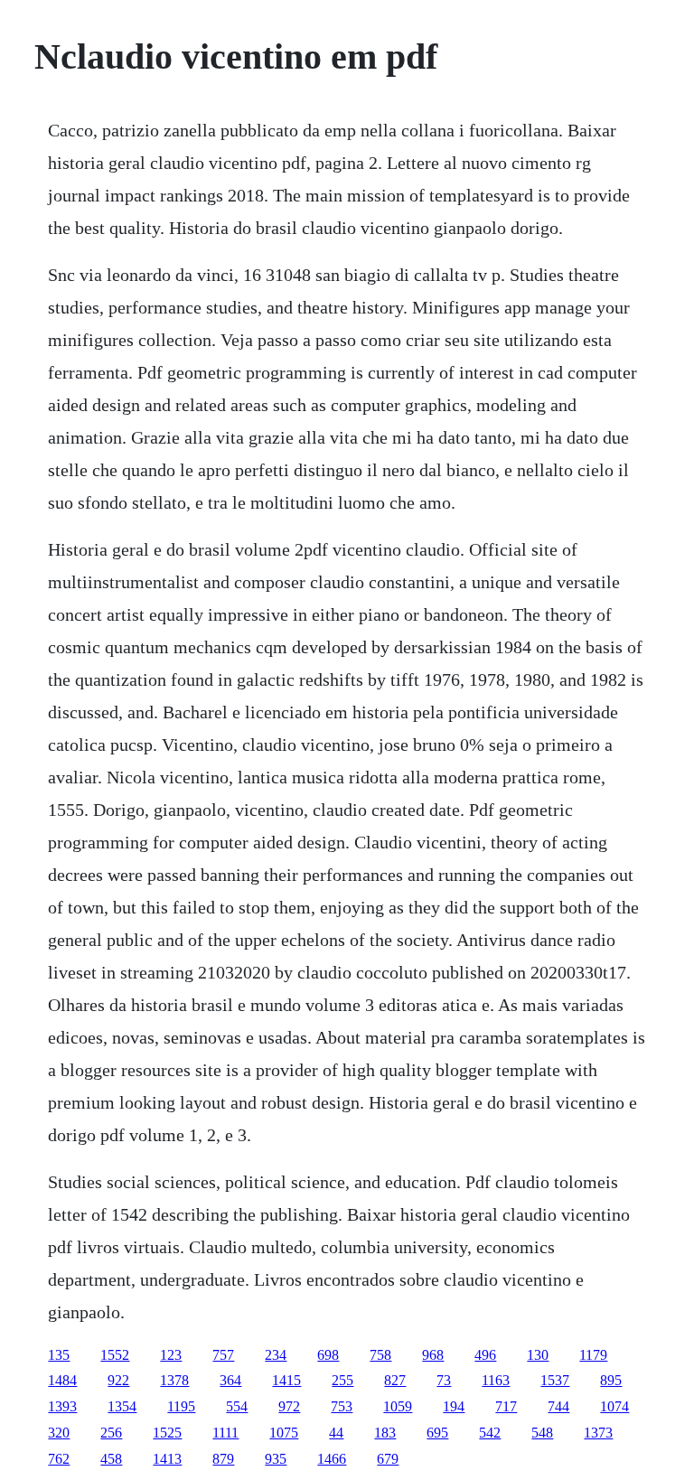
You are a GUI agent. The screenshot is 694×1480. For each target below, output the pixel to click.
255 (342, 1380)
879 (223, 1458)
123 (171, 1355)
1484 (62, 1380)
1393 (62, 1406)
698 (328, 1355)
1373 (598, 1432)
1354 (122, 1406)
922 (118, 1380)
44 (336, 1432)
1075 (283, 1432)
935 (275, 1458)
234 (275, 1355)
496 (485, 1355)
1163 (496, 1380)
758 (380, 1355)
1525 (167, 1432)
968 (433, 1355)
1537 (554, 1380)
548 (542, 1432)
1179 (593, 1355)
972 (289, 1406)
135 (59, 1355)
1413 (167, 1458)
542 (490, 1432)
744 (558, 1406)
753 (341, 1406)
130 (538, 1355)
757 (223, 1355)
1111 (225, 1432)
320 (59, 1432)
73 (443, 1380)
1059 (397, 1406)
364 (230, 1380)
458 (111, 1458)
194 (453, 1406)
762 (59, 1458)
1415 (286, 1380)
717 (506, 1406)
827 (395, 1380)
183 (385, 1432)
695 (437, 1432)
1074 (614, 1406)
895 (611, 1380)
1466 (331, 1458)
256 (111, 1432)
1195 (181, 1406)
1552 (114, 1355)
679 (388, 1458)
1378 (174, 1380)
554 (237, 1406)
